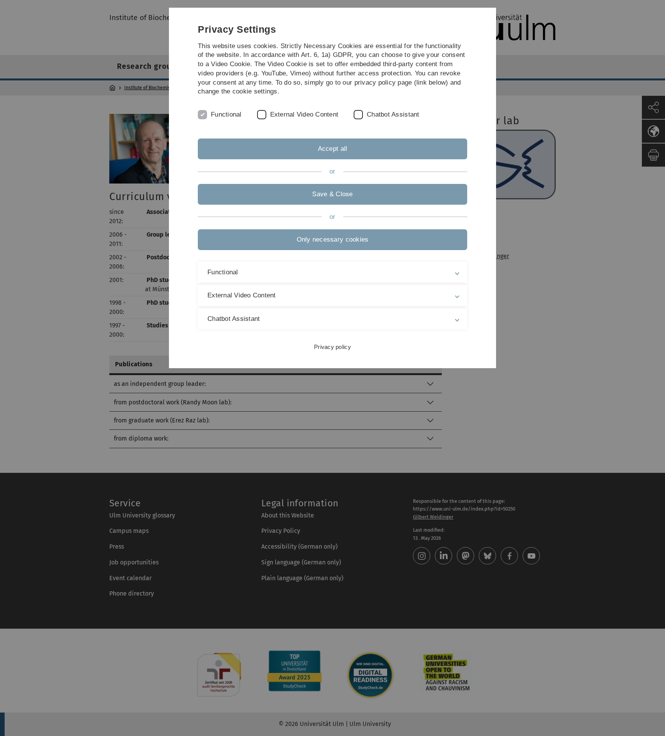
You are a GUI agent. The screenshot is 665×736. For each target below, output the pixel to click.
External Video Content (304, 114)
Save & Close (332, 194)
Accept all (333, 148)
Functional (226, 114)
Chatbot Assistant (393, 114)
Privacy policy (332, 347)
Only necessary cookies (333, 239)
